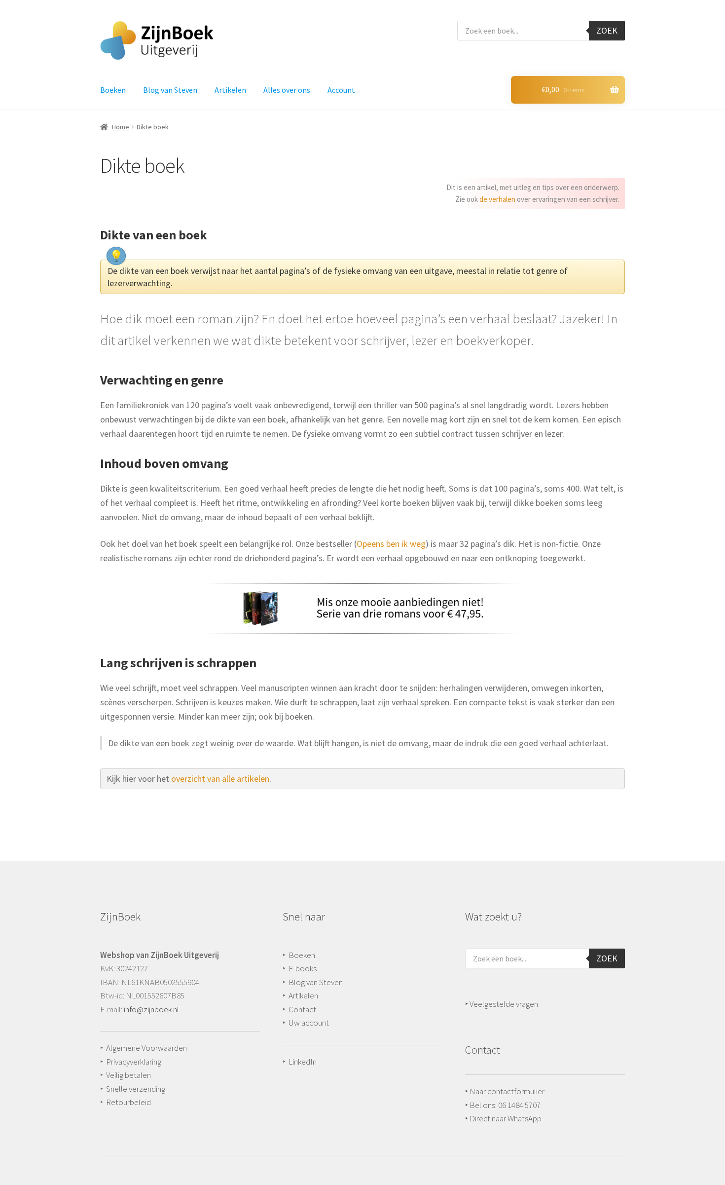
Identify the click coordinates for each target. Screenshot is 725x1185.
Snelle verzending (135, 1088)
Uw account (309, 1022)
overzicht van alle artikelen (220, 778)
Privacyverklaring (133, 1061)
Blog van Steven (170, 90)
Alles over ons (286, 90)
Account (341, 90)
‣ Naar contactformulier (504, 1091)
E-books (303, 968)
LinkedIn (303, 1061)
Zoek (606, 30)
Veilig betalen (128, 1075)
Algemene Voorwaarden (146, 1047)
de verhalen (497, 199)
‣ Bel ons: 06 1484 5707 (503, 1105)
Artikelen (230, 90)
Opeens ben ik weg (391, 543)
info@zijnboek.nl (151, 1009)
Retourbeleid (128, 1102)
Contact (302, 1009)
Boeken (113, 90)
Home (120, 126)
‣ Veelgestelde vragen (501, 1003)
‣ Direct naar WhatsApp (503, 1118)
